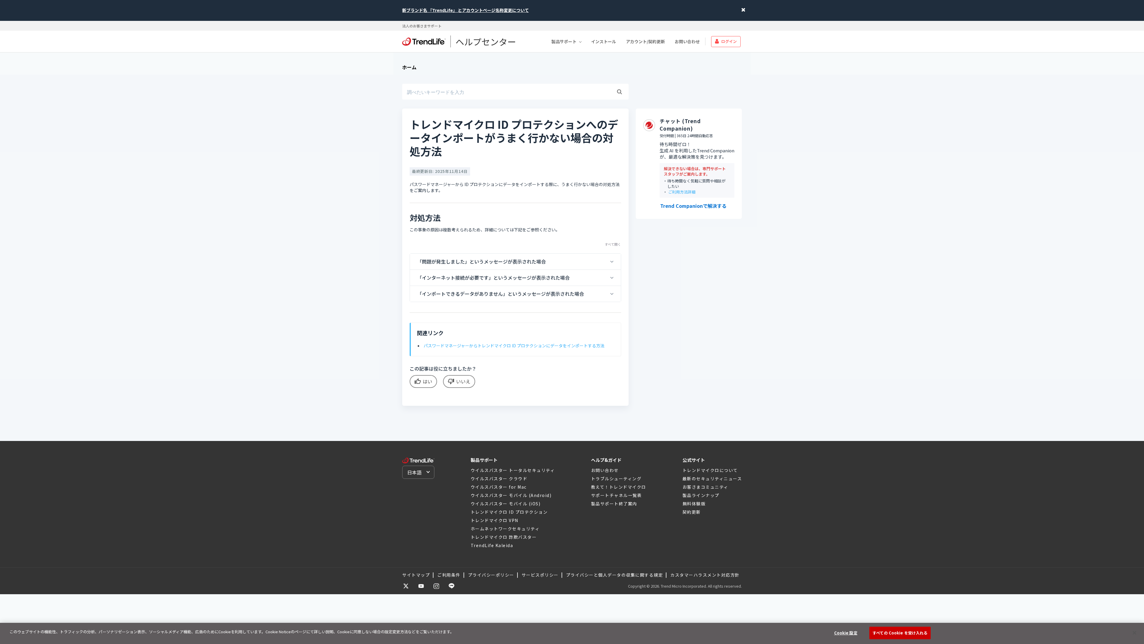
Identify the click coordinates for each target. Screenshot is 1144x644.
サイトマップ (416, 575)
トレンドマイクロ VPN (494, 520)
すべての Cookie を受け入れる (900, 633)
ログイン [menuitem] (729, 41)
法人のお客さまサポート (422, 25)
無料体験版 (694, 504)
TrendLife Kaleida (492, 545)
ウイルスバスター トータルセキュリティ (513, 470)
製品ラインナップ (701, 495)
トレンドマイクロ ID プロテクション (509, 512)
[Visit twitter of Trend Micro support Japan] (406, 586)
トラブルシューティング (616, 479)
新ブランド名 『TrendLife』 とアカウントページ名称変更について (465, 10)
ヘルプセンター (486, 41)
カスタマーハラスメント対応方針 (705, 575)
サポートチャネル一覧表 (616, 495)
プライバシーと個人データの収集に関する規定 (614, 575)
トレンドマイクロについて (710, 470)
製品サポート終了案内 (614, 504)
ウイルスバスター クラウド (499, 479)
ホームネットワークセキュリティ (505, 529)
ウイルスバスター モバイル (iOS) (506, 504)
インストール (603, 41)
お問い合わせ (687, 41)
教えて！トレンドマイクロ (618, 487)
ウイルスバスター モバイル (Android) (511, 495)
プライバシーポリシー (491, 575)
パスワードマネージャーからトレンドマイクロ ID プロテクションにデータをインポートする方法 (514, 346)
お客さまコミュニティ (705, 487)
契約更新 (692, 512)
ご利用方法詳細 (681, 192)
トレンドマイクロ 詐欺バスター (504, 537)
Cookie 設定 (845, 633)
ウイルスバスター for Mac (499, 487)
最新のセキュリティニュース (712, 479)
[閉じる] (1134, 632)
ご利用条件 (449, 575)
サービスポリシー (540, 575)
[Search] (619, 92)
